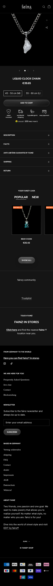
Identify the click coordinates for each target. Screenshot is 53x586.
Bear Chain (26, 239)
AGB (6, 480)
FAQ (6, 460)
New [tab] (35, 197)
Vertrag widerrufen (12, 450)
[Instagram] (5, 363)
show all (27, 260)
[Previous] (19, 70)
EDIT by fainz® (11, 528)
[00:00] (26, 39)
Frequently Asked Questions (16, 380)
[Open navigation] (4, 6)
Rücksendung (10, 395)
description (9, 135)
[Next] (33, 70)
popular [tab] (21, 197)
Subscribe (12, 432)
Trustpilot (26, 298)
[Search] (44, 6)
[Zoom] (46, 20)
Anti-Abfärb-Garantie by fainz (18, 153)
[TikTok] (11, 363)
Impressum (9, 475)
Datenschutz (9, 485)
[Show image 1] (25, 70)
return (7, 171)
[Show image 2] (28, 70)
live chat (7, 385)
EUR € (25, 541)
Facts (6, 144)
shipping (7, 162)
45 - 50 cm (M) (12, 93)
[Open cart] (49, 6)
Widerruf (8, 490)
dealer (6, 470)
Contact (7, 390)
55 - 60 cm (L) (33, 93)
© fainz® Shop (26, 548)
